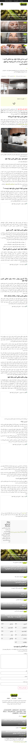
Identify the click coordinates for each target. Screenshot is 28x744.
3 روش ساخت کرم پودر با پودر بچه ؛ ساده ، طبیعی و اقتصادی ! (14, 581)
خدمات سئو (22, 710)
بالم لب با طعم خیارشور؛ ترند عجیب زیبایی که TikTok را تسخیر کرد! (16, 15)
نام (26, 670)
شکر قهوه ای (15, 713)
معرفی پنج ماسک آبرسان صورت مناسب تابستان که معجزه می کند (14, 26)
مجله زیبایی (19, 711)
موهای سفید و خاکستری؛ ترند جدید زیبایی (15, 38)
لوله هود (24, 513)
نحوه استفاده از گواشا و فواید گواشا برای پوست (14, 49)
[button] (2, 4)
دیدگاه (25, 653)
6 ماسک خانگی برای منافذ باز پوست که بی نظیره (15, 592)
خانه (26, 70)
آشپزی (24, 716)
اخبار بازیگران (15, 710)
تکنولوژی (24, 563)
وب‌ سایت (25, 681)
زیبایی (25, 11)
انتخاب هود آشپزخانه (22, 124)
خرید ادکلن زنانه (11, 711)
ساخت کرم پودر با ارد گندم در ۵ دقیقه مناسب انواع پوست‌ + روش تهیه (15, 615)
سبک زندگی (22, 70)
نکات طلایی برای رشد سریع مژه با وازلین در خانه (14, 604)
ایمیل (26, 676)
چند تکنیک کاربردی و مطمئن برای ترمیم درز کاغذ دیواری (15, 732)
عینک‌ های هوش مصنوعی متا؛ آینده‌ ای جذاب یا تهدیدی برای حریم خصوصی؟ (14, 567)
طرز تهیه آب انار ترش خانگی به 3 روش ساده (14, 720)
